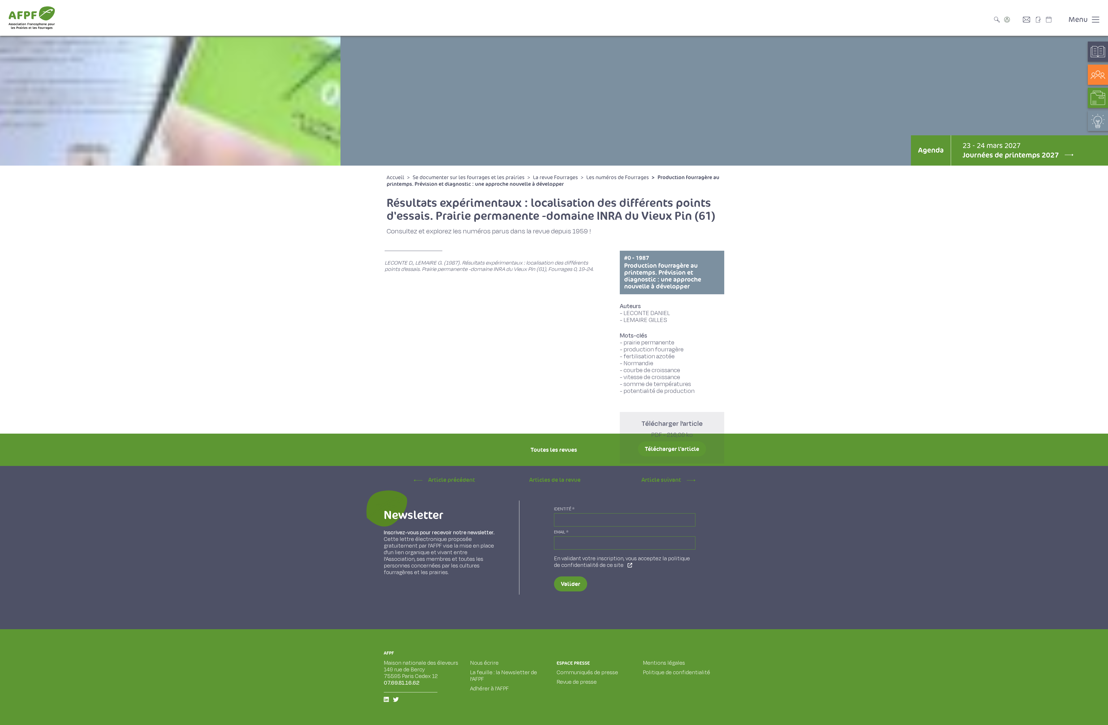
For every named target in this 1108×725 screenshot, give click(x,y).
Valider (570, 584)
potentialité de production (659, 391)
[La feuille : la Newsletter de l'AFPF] (1040, 20)
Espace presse (573, 663)
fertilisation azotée (649, 356)
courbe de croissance (652, 370)
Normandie (638, 363)
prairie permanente (649, 342)
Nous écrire (484, 663)
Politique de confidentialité (676, 672)
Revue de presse (577, 682)
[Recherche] (998, 20)
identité (564, 509)
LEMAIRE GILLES (645, 320)
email (561, 532)
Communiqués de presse (587, 672)
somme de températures (657, 384)
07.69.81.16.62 (402, 683)
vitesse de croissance (652, 377)
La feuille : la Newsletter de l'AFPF (503, 676)
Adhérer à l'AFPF (489, 688)
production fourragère (654, 349)
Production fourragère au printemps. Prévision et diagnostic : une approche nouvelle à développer (662, 272)
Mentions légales (664, 663)
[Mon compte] (1012, 20)
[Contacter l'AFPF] (1028, 20)
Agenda (931, 150)
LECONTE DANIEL (647, 313)
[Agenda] (1054, 20)
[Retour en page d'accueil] (32, 18)
